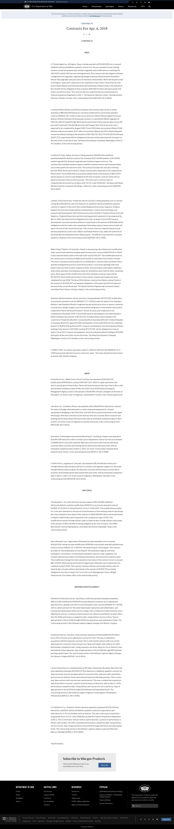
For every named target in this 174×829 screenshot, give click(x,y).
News (85, 6)
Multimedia (96, 6)
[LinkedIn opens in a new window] (145, 2)
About (121, 6)
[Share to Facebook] (84, 35)
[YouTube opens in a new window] (149, 2)
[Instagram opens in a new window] (141, 2)
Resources (132, 6)
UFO (143, 6)
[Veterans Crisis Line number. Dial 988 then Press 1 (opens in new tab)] (9, 819)
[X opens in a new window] (132, 2)
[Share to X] (87, 35)
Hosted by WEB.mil (87, 827)
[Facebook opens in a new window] (136, 2)
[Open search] (149, 6)
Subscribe (104, 765)
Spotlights (110, 6)
